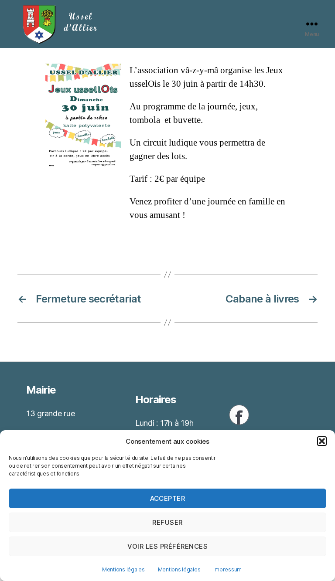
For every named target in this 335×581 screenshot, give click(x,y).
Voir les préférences (167, 546)
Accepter (167, 498)
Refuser (167, 522)
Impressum (227, 569)
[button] (322, 441)
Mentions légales (123, 569)
